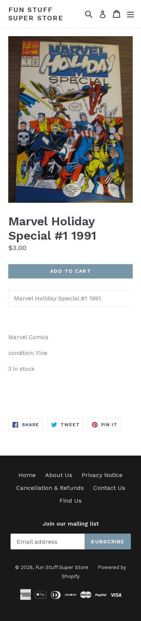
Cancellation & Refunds (50, 487)
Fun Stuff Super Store (36, 14)
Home (27, 475)
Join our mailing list (70, 523)
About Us (58, 475)
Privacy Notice (102, 475)
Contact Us (109, 487)
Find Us (70, 500)
